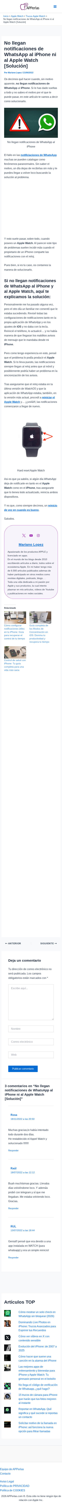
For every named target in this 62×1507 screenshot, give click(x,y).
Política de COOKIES (12, 1490)
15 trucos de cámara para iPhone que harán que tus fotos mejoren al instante (38, 1398)
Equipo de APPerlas (12, 1469)
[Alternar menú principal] (55, 6)
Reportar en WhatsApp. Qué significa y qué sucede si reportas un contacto (38, 1412)
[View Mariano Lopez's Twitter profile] (24, 535)
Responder (13, 1150)
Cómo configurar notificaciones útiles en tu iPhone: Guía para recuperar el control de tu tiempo (14, 632)
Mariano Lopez (31, 544)
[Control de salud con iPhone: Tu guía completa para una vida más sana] (15, 652)
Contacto (5, 1473)
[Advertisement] (31, 209)
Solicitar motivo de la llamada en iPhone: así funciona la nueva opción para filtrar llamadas (38, 1427)
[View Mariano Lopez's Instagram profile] (38, 535)
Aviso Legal (7, 1481)
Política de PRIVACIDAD (14, 1485)
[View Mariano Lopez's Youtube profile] (31, 535)
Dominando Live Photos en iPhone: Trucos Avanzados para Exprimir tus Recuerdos (37, 1326)
